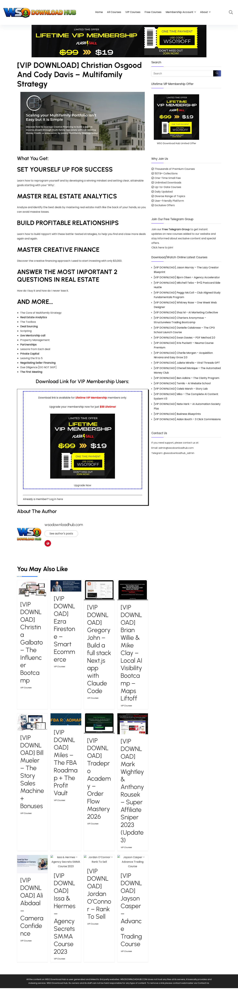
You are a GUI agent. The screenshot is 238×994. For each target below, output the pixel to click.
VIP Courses (132, 12)
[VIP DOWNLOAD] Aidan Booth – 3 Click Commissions (187, 419)
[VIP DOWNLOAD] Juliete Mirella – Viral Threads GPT (187, 363)
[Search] (217, 73)
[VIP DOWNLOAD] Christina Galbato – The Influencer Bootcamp (31, 642)
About (204, 12)
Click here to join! (162, 247)
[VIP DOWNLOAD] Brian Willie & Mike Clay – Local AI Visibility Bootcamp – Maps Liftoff (131, 652)
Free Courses (153, 12)
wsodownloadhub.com (64, 524)
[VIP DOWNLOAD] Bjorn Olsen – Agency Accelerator (187, 277)
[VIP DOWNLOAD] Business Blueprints (177, 414)
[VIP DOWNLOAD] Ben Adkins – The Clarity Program (186, 378)
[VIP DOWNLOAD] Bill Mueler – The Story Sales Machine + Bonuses (32, 772)
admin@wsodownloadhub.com (176, 448)
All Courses (114, 12)
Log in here (56, 499)
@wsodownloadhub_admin (179, 453)
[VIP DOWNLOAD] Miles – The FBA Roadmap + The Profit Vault (66, 762)
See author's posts (61, 533)
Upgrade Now (82, 485)
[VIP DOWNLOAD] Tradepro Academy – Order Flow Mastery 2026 (99, 778)
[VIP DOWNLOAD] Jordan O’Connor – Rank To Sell (99, 893)
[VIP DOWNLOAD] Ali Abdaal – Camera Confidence (31, 906)
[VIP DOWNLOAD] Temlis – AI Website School (182, 383)
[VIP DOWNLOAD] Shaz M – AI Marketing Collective (186, 312)
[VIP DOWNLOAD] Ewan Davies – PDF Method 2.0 (184, 337)
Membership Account (179, 12)
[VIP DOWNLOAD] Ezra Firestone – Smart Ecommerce (64, 629)
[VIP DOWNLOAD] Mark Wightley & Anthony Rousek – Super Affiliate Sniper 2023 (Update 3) (132, 790)
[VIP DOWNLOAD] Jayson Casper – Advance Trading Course (131, 910)
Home (99, 12)
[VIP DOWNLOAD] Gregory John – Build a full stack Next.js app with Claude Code (99, 649)
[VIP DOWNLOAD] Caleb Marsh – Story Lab (181, 389)
